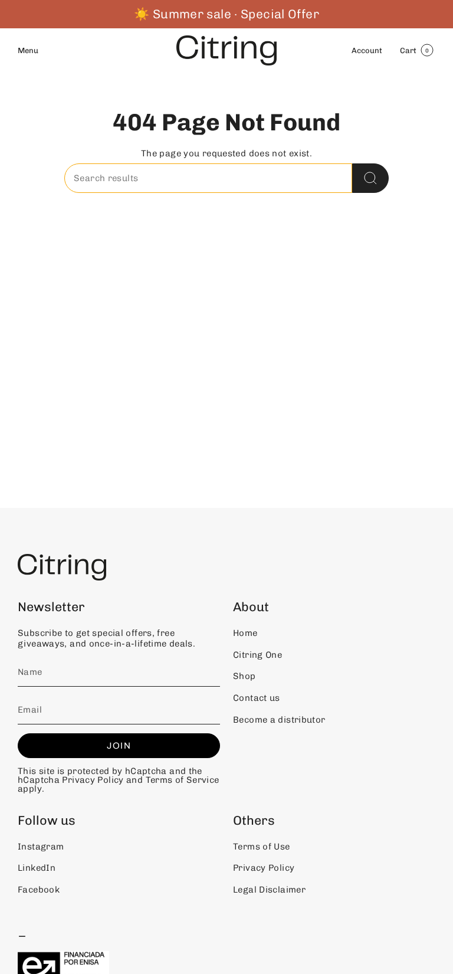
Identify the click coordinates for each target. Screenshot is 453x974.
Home (245, 633)
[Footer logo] (62, 567)
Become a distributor (279, 719)
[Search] (370, 178)
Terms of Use (261, 846)
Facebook (39, 889)
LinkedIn (36, 868)
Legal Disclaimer (269, 889)
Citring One (257, 655)
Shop (244, 676)
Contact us (256, 698)
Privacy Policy (92, 780)
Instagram (41, 846)
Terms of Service (182, 780)
